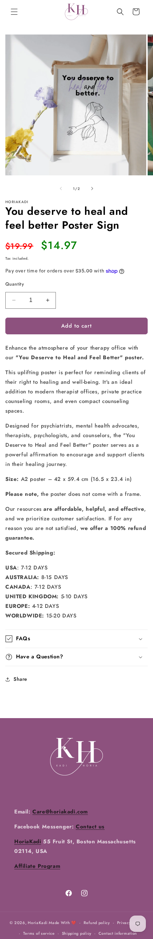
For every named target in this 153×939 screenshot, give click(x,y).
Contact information (118, 933)
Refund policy (97, 922)
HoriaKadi (37, 922)
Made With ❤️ (62, 922)
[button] (14, 12)
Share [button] (20, 679)
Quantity (14, 284)
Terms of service (39, 933)
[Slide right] (92, 188)
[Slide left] (61, 188)
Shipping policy (77, 933)
